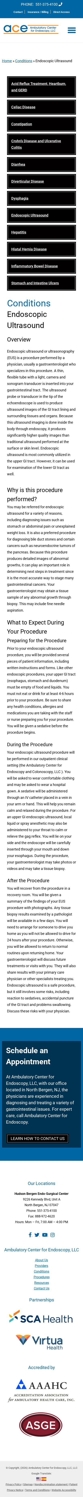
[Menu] (72, 30)
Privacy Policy (13, 1484)
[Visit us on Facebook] (30, 1235)
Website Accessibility (64, 1490)
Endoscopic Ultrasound (29, 215)
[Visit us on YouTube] (45, 1235)
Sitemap (28, 1484)
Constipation (21, 124)
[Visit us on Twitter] (37, 1235)
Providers (41, 1266)
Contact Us (41, 1288)
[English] (39, 1478)
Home (7, 61)
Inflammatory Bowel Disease (34, 266)
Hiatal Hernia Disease (29, 249)
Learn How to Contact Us (38, 1138)
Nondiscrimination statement (51, 1484)
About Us (41, 1260)
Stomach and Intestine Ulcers (35, 283)
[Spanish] (44, 1478)
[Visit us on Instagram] (52, 1235)
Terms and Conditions (37, 1490)
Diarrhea (18, 164)
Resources (41, 1283)
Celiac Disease (23, 107)
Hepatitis (18, 232)
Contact (18, 12)
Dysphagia (19, 198)
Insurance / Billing (38, 12)
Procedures (42, 1277)
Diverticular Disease (27, 181)
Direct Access (61, 12)
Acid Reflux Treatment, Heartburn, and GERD (38, 87)
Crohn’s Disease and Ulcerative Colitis (36, 144)
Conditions (23, 61)
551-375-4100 (46, 4)
